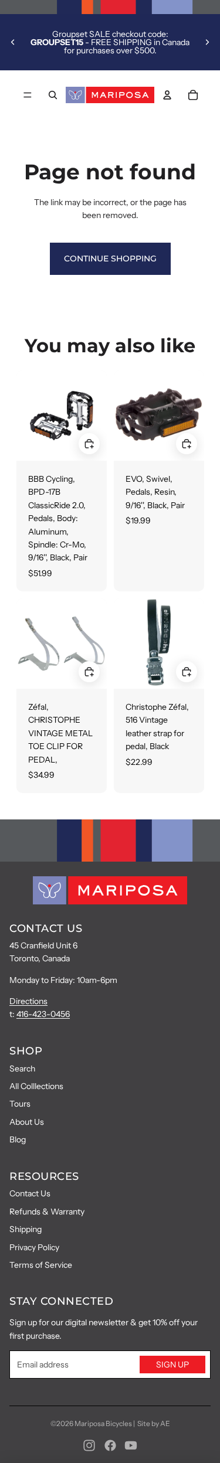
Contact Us (29, 1193)
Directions (28, 1001)
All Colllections (36, 1086)
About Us (26, 1122)
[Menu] (27, 94)
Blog (17, 1139)
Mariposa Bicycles (103, 1423)
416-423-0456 (43, 1014)
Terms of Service (40, 1265)
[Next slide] (207, 42)
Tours (20, 1103)
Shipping (25, 1229)
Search (22, 1068)
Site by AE (153, 1423)
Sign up (172, 1364)
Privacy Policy (34, 1247)
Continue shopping (110, 258)
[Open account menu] (167, 95)
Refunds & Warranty (46, 1211)
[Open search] (53, 95)
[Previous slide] (13, 42)
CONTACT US (45, 928)
